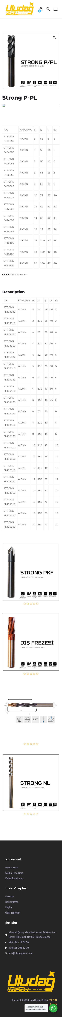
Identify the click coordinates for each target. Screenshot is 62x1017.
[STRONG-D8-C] (31, 712)
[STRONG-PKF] (31, 572)
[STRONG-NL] (31, 782)
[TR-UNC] (31, 642)
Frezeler (22, 274)
